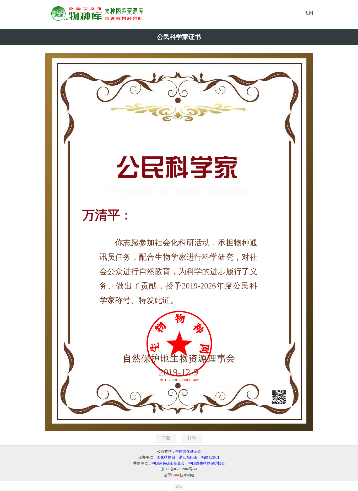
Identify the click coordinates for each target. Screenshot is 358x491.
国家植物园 (166, 457)
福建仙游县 (210, 457)
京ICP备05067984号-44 (179, 469)
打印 (192, 438)
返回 (309, 12)
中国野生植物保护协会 (206, 463)
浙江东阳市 (188, 457)
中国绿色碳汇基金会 (168, 463)
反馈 (179, 487)
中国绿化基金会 (188, 452)
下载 (166, 438)
